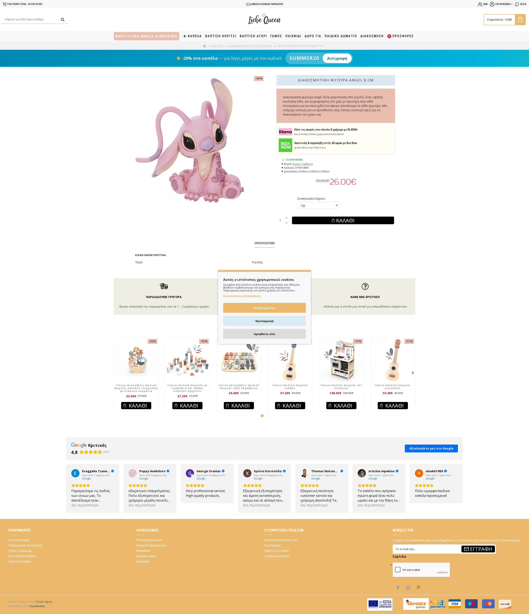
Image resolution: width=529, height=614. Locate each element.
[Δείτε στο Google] (75, 473)
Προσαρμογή (264, 321)
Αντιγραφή (337, 58)
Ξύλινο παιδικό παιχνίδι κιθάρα (290, 387)
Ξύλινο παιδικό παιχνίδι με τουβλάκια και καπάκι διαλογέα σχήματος (187, 388)
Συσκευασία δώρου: (311, 198)
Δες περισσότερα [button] (84, 505)
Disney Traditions (302, 164)
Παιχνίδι (217, 46)
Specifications (264, 243)
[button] (116, 373)
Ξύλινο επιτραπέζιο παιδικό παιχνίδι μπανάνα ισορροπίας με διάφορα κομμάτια (136, 388)
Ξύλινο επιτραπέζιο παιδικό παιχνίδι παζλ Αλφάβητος (238, 387)
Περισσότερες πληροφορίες (242, 295)
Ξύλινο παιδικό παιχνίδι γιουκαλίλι (393, 387)
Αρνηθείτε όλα (264, 334)
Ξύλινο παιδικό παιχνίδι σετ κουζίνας (341, 387)
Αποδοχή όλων (264, 308)
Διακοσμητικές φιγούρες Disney (250, 46)
